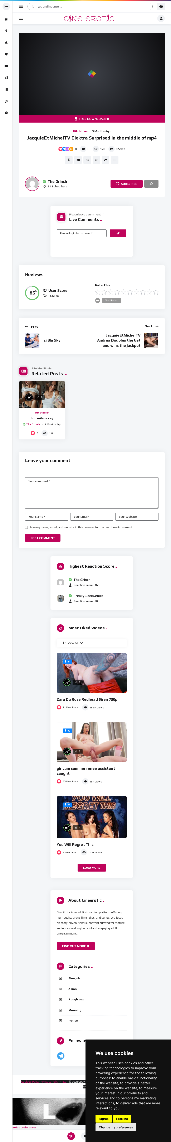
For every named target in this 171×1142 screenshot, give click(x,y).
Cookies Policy (30, 1081)
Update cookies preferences (18, 1127)
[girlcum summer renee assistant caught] (92, 742)
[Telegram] (60, 1056)
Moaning (74, 1010)
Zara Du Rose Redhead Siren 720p (87, 699)
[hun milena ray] (42, 394)
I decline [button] (122, 1118)
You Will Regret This (75, 844)
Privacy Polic (50, 1081)
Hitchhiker (80, 131)
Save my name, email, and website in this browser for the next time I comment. (81, 527)
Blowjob (74, 978)
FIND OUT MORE (74, 946)
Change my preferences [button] (116, 1127)
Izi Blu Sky (51, 340)
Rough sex (76, 999)
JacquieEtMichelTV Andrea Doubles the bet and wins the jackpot (119, 340)
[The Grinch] (32, 184)
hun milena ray (42, 418)
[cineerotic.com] (90, 18)
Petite (73, 1020)
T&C (64, 1081)
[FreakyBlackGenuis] (60, 598)
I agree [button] (103, 1118)
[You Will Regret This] (92, 817)
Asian (72, 989)
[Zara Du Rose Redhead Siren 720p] (92, 673)
